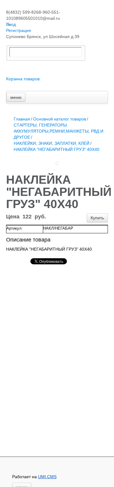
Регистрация (18, 30)
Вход (11, 24)
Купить (97, 217)
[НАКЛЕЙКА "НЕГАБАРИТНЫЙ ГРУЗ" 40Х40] (57, 163)
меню (16, 97)
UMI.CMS (47, 476)
